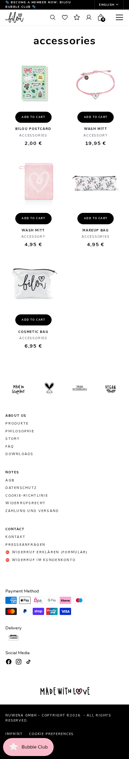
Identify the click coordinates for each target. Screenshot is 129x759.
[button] (109, 4)
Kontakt (15, 537)
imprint (13, 734)
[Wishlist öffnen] (64, 17)
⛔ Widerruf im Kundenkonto (40, 560)
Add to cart (33, 117)
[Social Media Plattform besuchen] (8, 661)
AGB (9, 480)
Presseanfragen (25, 545)
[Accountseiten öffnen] (89, 17)
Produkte (16, 424)
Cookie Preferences (51, 734)
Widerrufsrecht (25, 503)
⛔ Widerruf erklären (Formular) (46, 552)
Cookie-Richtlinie (26, 496)
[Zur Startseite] (24, 17)
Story (12, 439)
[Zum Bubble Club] (76, 17)
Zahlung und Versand (32, 511)
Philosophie (19, 431)
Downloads (19, 454)
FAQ (9, 447)
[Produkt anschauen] (33, 82)
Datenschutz (21, 488)
